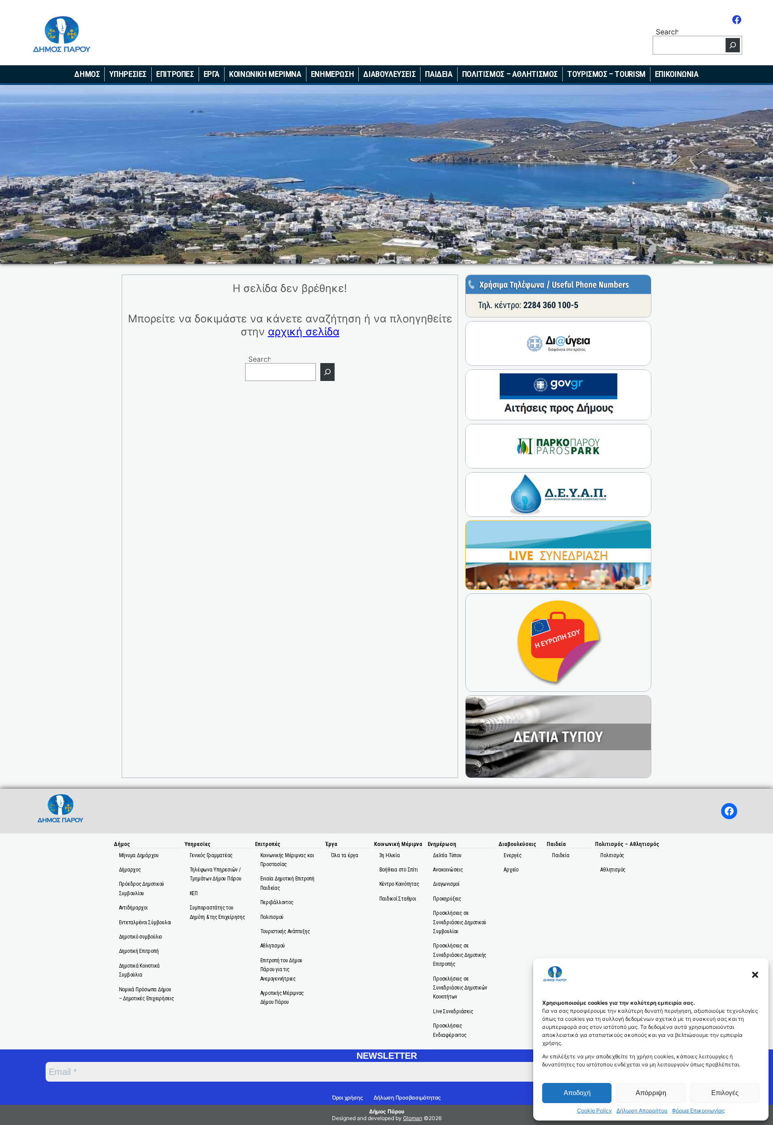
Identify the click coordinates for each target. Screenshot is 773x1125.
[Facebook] (736, 19)
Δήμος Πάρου (386, 1111)
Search (667, 31)
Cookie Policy (594, 1111)
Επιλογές (725, 1092)
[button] (755, 974)
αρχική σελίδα (304, 331)
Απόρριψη (651, 1092)
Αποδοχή (577, 1092)
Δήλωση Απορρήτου (641, 1111)
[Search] (733, 45)
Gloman (412, 1118)
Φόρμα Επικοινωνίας (698, 1111)
